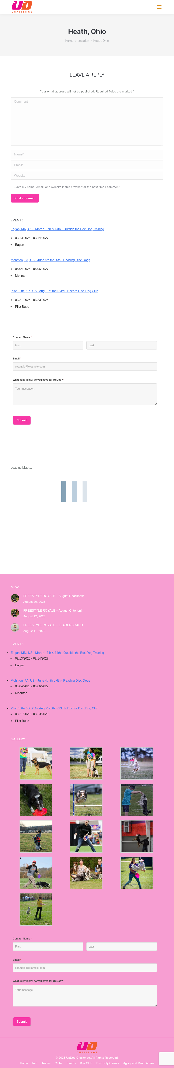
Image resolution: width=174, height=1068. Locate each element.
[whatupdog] (86, 836)
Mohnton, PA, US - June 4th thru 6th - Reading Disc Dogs (50, 260)
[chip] (136, 800)
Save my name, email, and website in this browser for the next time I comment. (67, 187)
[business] (36, 873)
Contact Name (22, 337)
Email (17, 358)
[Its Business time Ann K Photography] (36, 800)
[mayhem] (36, 836)
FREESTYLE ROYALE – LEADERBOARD (53, 625)
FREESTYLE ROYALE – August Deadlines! (53, 596)
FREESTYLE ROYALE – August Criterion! (52, 610)
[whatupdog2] (136, 836)
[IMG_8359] (86, 763)
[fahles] (86, 873)
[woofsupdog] (36, 909)
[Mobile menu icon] (159, 7)
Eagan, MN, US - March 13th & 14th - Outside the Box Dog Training (57, 229)
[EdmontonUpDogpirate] (136, 763)
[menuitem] (24, 1063)
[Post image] (15, 598)
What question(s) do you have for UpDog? (39, 379)
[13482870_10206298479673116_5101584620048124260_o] (86, 800)
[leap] (136, 873)
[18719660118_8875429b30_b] (36, 763)
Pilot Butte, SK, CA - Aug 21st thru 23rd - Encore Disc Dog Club (54, 291)
